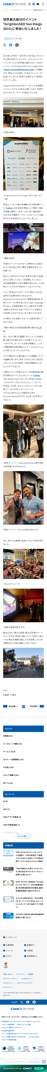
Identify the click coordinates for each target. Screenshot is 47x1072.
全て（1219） (8, 783)
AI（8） (5, 801)
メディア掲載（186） (11, 775)
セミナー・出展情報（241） (13, 759)
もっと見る (22, 836)
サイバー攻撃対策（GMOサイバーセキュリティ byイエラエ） (19, 1033)
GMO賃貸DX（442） (11, 832)
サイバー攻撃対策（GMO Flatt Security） (13, 1037)
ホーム (5, 10)
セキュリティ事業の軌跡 (8, 1040)
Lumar (9, 208)
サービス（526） (9, 751)
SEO (14, 695)
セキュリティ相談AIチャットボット (11, 1027)
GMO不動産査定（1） (11, 824)
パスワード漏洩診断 (7, 1024)
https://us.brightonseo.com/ (19, 69)
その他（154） (8, 767)
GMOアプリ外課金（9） (12, 817)
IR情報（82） (8, 736)
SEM (7, 695)
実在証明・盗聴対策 (7, 1030)
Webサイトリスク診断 (24, 1024)
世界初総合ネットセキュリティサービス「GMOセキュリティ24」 (20, 1021)
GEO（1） (6, 809)
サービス (26, 10)
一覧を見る (23, 706)
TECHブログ (15, 10)
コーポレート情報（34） (12, 743)
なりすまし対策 (34, 1037)
